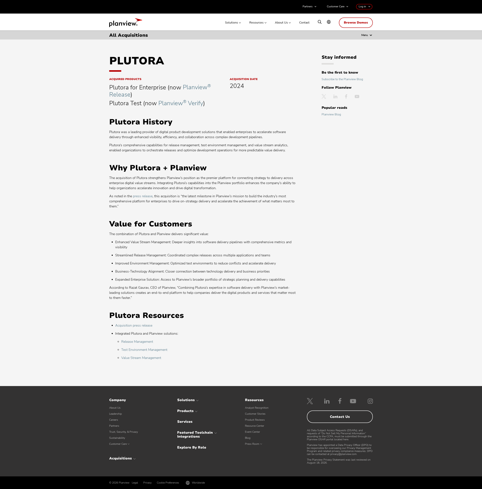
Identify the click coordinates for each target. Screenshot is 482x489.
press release (143, 196)
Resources (256, 22)
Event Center (252, 432)
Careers (113, 420)
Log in (362, 6)
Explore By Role (191, 447)
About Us (281, 22)
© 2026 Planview (119, 482)
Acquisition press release (133, 325)
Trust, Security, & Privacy (123, 432)
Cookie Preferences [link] (168, 482)
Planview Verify (180, 103)
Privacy (147, 482)
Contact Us (340, 416)
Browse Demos (356, 23)
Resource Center (254, 426)
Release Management (137, 341)
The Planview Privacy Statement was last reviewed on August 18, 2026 (339, 461)
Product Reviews (255, 420)
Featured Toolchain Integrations (195, 434)
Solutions (231, 22)
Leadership (115, 414)
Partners (308, 6)
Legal (135, 482)
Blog (247, 438)
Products (185, 411)
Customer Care (335, 6)
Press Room (252, 444)
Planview (125, 23)
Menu (364, 35)
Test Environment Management (144, 349)
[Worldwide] (329, 22)
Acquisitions (120, 458)
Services (184, 421)
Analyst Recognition (256, 408)
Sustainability (117, 438)
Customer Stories (255, 414)
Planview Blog (331, 114)
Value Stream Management (141, 358)
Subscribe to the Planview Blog (342, 79)
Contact (304, 22)
